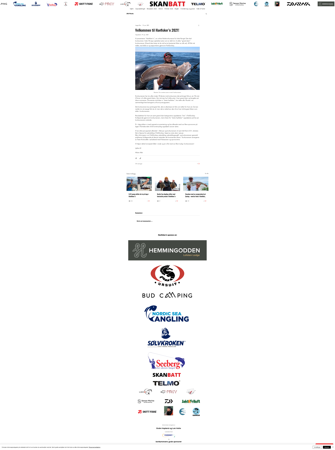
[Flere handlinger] (199, 25)
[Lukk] (333, 447)
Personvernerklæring (94, 447)
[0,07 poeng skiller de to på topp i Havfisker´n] (139, 184)
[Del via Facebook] (136, 158)
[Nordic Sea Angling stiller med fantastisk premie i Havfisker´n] (167, 184)
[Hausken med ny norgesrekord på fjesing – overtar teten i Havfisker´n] (195, 184)
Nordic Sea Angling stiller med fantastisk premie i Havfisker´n (166, 195)
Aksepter (326, 447)
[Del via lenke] (140, 158)
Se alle (207, 173)
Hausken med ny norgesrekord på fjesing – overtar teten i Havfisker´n (195, 195)
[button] (206, 13)
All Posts (130, 14)
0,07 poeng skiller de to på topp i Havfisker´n (139, 195)
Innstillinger (317, 447)
